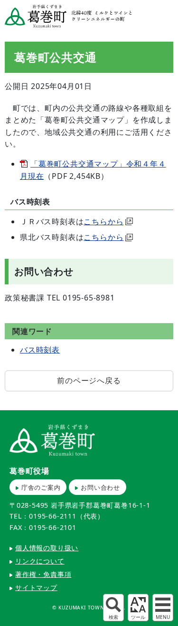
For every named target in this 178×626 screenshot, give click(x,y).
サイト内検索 (113, 607)
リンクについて (40, 560)
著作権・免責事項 (43, 574)
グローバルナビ (162, 607)
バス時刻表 (40, 349)
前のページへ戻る (89, 380)
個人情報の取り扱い (46, 547)
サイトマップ (36, 587)
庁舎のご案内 (41, 487)
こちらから (103, 221)
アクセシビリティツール (138, 607)
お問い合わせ (100, 487)
